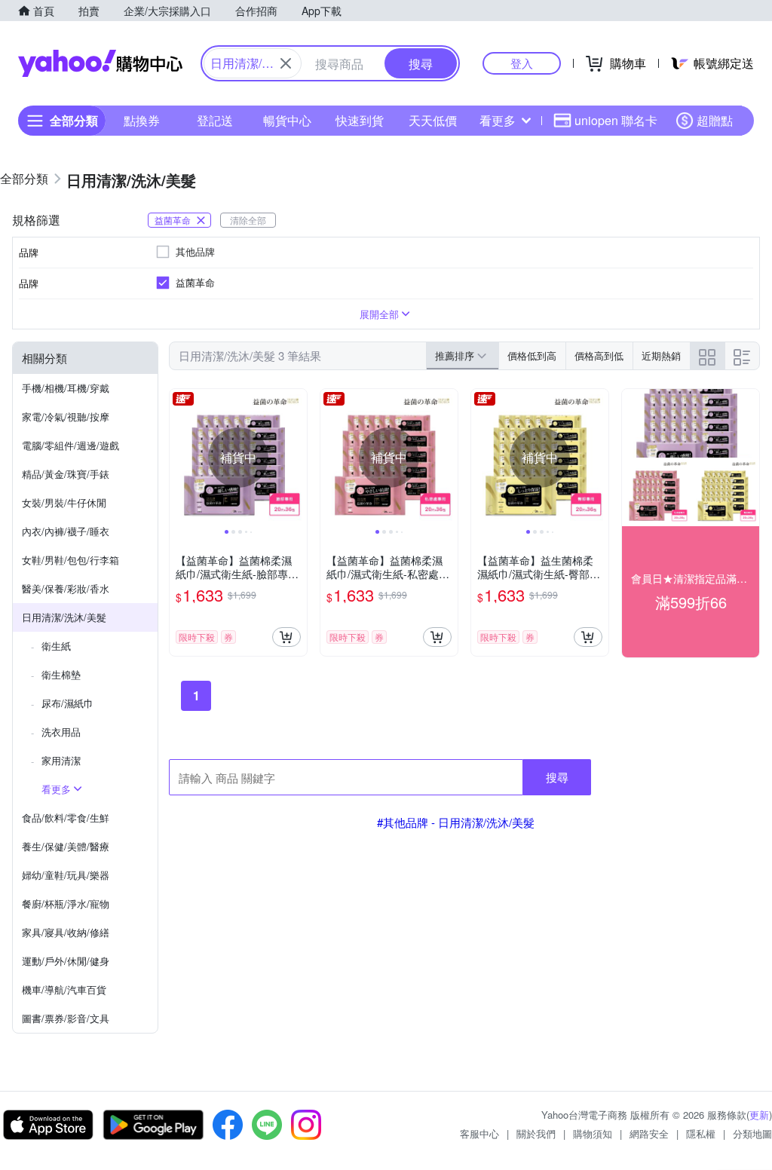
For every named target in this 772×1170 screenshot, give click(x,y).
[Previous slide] (179, 457)
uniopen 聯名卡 (615, 120)
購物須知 (592, 1133)
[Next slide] (297, 457)
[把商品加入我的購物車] (286, 637)
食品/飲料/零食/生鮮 (65, 817)
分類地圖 (752, 1133)
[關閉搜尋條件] (286, 63)
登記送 (215, 120)
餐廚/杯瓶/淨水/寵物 (65, 903)
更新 (759, 1114)
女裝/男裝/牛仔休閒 (64, 502)
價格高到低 (598, 355)
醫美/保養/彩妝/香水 (65, 588)
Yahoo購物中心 (100, 63)
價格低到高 (531, 355)
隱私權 (700, 1133)
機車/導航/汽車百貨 (64, 989)
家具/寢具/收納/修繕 (65, 932)
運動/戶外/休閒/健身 (65, 961)
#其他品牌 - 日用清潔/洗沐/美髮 (456, 822)
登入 (521, 63)
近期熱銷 (661, 355)
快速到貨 (359, 120)
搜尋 (557, 777)
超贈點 (715, 120)
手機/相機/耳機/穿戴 (65, 388)
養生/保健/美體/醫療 (65, 846)
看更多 (497, 120)
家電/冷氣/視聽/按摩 (65, 416)
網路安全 (649, 1133)
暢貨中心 (287, 120)
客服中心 (479, 1133)
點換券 (142, 120)
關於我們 (536, 1133)
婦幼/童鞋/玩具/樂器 (65, 875)
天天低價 (433, 120)
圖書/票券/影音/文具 (65, 1018)
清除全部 (248, 219)
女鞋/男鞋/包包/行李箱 (70, 560)
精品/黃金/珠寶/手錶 (65, 474)
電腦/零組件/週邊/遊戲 (70, 445)
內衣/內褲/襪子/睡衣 (65, 531)
